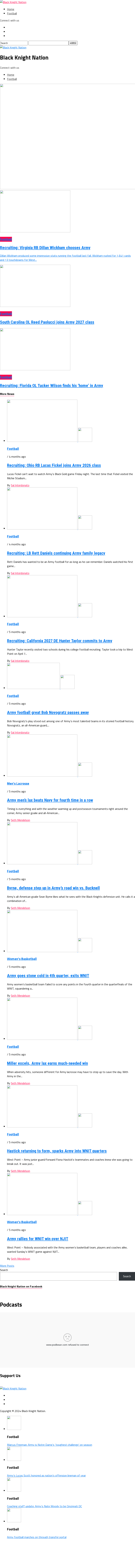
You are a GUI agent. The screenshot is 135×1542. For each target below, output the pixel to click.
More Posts (7, 1266)
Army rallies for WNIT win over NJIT (37, 1238)
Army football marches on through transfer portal (36, 1537)
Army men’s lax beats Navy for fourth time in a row (50, 800)
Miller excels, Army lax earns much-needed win (47, 1063)
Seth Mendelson (20, 820)
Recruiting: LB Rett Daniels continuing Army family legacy (56, 553)
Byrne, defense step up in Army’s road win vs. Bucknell (53, 888)
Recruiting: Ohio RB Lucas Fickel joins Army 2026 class (54, 465)
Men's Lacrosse (18, 783)
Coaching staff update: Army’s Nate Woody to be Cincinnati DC (44, 1506)
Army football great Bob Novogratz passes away (48, 712)
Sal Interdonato (20, 485)
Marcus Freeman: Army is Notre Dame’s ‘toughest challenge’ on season (49, 1445)
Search (4, 1270)
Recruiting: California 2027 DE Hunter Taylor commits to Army (59, 640)
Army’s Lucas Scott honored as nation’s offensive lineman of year (46, 1475)
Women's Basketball (22, 958)
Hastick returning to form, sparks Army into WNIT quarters (57, 1151)
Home (10, 9)
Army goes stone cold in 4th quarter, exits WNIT (48, 975)
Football (12, 13)
